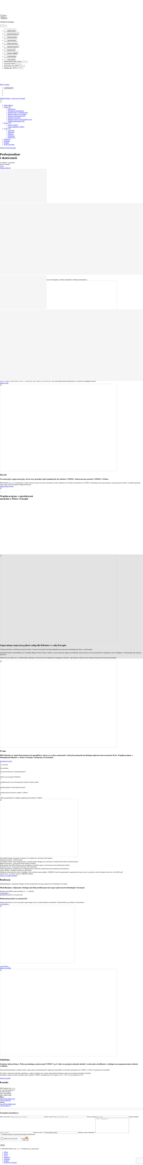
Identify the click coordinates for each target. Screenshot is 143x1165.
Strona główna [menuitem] (8, 105)
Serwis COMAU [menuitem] (13, 125)
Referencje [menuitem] (11, 132)
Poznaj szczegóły (5, 1078)
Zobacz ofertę (4, 383)
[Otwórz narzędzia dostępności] (2, 16)
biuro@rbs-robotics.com (7, 1099)
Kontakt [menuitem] (6, 143)
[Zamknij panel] (5, 26)
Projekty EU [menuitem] (11, 137)
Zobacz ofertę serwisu (7, 486)
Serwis (6, 1154)
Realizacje (7, 1157)
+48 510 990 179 (5, 1106)
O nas (2, 166)
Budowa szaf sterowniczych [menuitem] (16, 116)
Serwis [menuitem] (6, 123)
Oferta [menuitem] (6, 107)
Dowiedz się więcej (6, 761)
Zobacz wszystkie (5, 968)
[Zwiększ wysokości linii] (23, 66)
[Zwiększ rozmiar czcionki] (20, 64)
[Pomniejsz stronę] (23, 62)
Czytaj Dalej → (5, 893)
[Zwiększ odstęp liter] (21, 68)
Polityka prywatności (10, 1162)
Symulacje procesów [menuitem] (14, 118)
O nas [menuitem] (6, 128)
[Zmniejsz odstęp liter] (18, 68)
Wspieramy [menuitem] (11, 136)
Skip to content (4, 84)
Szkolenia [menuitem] (7, 141)
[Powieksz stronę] (26, 62)
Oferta (6, 1152)
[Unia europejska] (2, 148)
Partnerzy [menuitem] (11, 134)
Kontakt (6, 1161)
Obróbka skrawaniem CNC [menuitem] (16, 121)
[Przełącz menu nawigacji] (1, 101)
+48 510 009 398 (5, 1100)
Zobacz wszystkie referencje (8, 875)
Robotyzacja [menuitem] (11, 109)
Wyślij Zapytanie (9, 144)
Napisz (2, 168)
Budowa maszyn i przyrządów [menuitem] (17, 114)
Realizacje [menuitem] (7, 139)
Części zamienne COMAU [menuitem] (16, 127)
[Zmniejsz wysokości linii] (20, 66)
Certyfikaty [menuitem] (11, 130)
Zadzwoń (8, 168)
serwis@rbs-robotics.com (8, 1104)
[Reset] (1, 25)
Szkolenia (7, 1159)
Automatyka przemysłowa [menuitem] (16, 111)
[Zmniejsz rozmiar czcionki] (17, 64)
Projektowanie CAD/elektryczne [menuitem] (18, 112)
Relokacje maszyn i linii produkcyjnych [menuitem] (20, 119)
